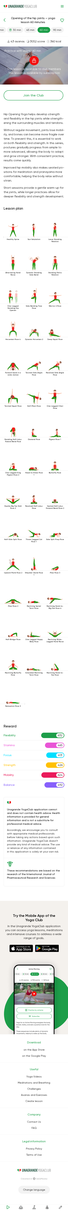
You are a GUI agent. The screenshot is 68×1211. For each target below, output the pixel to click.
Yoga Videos (34, 1076)
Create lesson (34, 1101)
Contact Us (34, 1121)
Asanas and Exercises (34, 1094)
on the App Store (34, 1049)
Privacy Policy (34, 1148)
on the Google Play (34, 1055)
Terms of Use (34, 1154)
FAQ (34, 1127)
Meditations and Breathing (34, 1082)
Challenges (34, 1088)
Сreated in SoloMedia (34, 1178)
